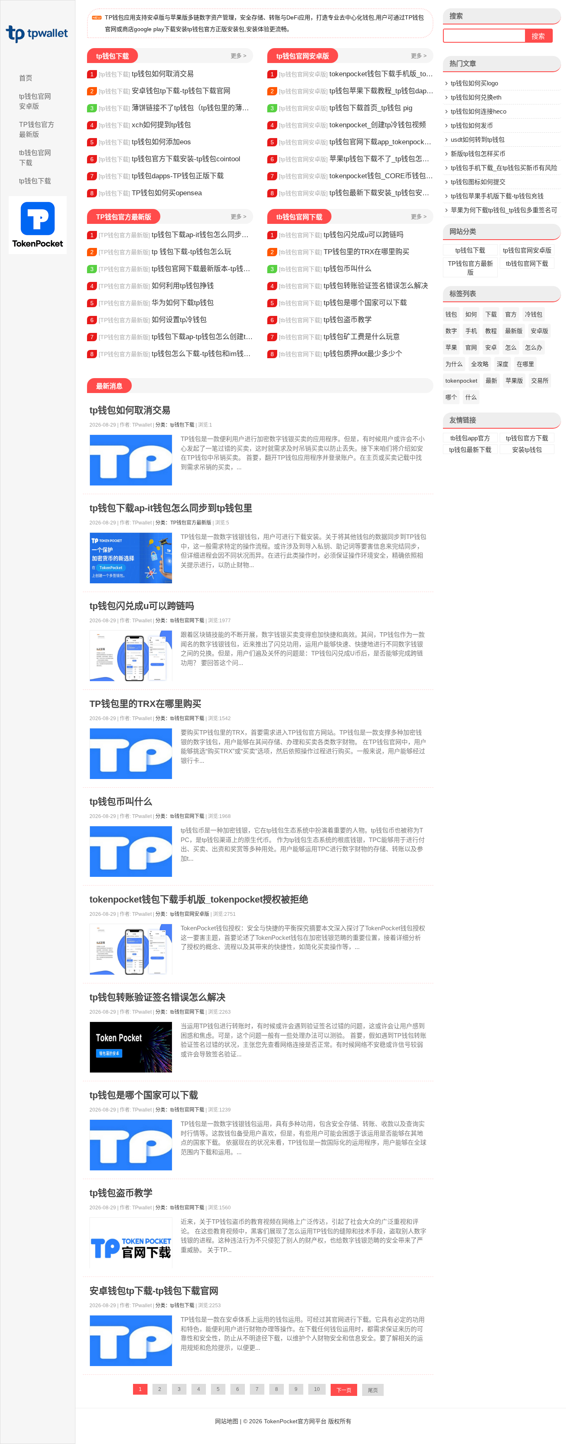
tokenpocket (461, 380)
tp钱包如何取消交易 (142, 74)
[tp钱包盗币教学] (130, 1248)
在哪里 (525, 364)
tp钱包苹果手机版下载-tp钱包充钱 (497, 195)
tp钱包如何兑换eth (476, 97)
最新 (491, 380)
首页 (25, 78)
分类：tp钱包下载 (174, 425)
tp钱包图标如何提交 (478, 181)
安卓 (491, 347)
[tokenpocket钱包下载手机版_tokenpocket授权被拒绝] (130, 950)
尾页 (373, 1390)
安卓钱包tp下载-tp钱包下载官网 (160, 91)
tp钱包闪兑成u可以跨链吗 (337, 235)
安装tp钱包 (527, 449)
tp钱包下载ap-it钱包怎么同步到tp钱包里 (171, 235)
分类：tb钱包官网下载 (179, 621)
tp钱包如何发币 (472, 125)
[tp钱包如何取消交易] (130, 460)
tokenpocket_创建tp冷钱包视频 (348, 125)
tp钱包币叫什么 (321, 269)
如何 (471, 314)
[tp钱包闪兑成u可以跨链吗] (130, 656)
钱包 (451, 314)
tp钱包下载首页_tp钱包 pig (341, 108)
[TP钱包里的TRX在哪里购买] (130, 754)
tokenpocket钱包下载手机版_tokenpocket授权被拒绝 (352, 74)
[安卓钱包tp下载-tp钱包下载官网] (130, 1341)
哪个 (451, 397)
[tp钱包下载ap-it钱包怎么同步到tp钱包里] (130, 558)
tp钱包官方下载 (527, 438)
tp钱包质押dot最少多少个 (336, 354)
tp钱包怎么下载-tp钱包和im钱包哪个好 (171, 354)
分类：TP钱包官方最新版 (183, 523)
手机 (471, 331)
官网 (471, 347)
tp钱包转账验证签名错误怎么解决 (349, 286)
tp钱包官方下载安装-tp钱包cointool (165, 159)
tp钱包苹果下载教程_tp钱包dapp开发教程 (352, 91)
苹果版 (514, 380)
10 (317, 1389)
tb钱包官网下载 (35, 157)
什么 (471, 397)
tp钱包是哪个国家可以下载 (339, 303)
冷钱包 (533, 314)
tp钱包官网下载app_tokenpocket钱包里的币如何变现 (352, 142)
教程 (491, 331)
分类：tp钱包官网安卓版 (182, 914)
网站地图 (226, 1421)
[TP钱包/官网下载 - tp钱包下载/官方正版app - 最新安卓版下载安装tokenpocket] (37, 34)
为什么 (454, 364)
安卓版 (539, 331)
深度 (502, 364)
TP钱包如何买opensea (146, 193)
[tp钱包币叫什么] (130, 852)
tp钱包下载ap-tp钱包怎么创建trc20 (171, 337)
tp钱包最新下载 (470, 449)
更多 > (239, 56)
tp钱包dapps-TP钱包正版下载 (157, 176)
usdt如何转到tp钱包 (478, 139)
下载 (491, 314)
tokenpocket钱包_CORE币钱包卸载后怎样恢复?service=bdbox (352, 176)
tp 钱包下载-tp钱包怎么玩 (160, 252)
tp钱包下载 (35, 180)
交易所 (540, 380)
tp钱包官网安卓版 (35, 101)
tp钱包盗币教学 (321, 320)
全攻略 (480, 364)
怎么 (511, 347)
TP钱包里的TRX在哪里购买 (340, 252)
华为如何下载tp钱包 (152, 303)
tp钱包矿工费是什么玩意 (335, 337)
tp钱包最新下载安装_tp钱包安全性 (352, 193)
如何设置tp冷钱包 (148, 320)
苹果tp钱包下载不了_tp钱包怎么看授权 (352, 159)
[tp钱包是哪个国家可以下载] (130, 1145)
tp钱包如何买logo (474, 83)
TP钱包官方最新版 (36, 129)
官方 (511, 314)
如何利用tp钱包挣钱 (152, 286)
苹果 (451, 347)
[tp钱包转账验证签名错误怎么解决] (130, 1047)
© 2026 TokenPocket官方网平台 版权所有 (297, 1421)
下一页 (343, 1390)
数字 (451, 331)
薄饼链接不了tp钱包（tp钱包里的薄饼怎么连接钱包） (171, 108)
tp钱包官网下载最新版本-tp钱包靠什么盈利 (171, 269)
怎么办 (533, 347)
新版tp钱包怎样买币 (478, 153)
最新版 (513, 331)
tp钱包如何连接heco (478, 111)
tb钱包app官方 (470, 438)
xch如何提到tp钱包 (140, 125)
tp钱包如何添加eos (140, 142)
